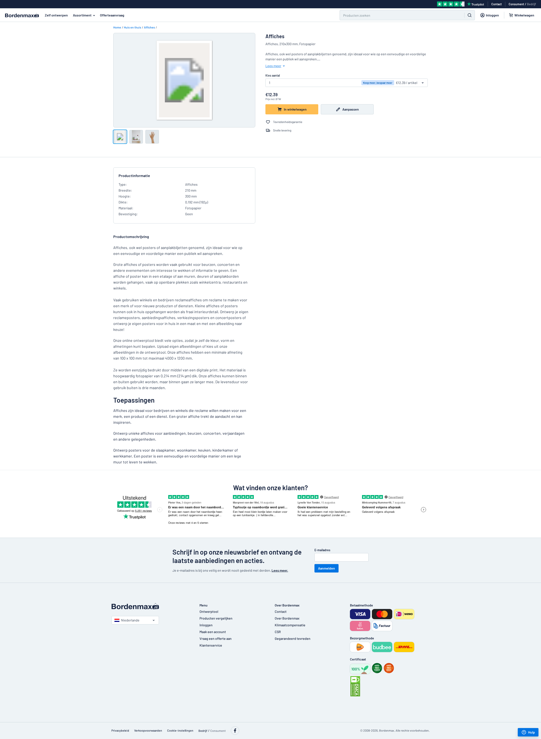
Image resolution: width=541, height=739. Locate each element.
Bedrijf (531, 4)
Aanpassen (350, 109)
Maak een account (212, 632)
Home (117, 27)
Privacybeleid (120, 730)
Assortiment (82, 15)
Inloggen (206, 625)
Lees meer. (280, 570)
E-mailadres (322, 550)
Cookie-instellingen (180, 730)
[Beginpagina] (151, 606)
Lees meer (273, 66)
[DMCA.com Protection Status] (355, 686)
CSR (278, 632)
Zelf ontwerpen (56, 15)
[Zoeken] (469, 15)
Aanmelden (326, 568)
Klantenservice (210, 645)
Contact (281, 611)
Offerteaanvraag (112, 15)
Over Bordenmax (287, 618)
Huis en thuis (132, 27)
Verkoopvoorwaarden (148, 730)
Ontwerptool (208, 611)
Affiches (149, 27)
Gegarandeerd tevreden (292, 638)
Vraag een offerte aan (215, 638)
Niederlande (130, 620)
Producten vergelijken (215, 618)
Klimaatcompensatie (290, 625)
